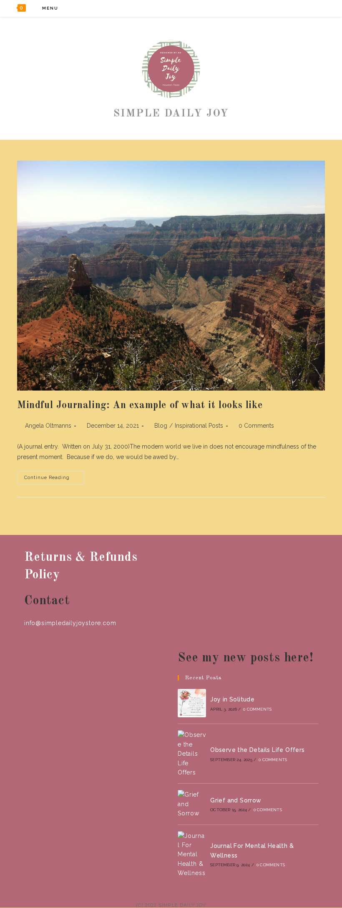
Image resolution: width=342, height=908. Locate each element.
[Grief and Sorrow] (192, 804)
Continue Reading (54, 479)
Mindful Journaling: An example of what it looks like (139, 406)
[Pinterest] (292, 8)
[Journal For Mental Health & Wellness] (192, 854)
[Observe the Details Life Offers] (192, 753)
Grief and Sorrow (235, 800)
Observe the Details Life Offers (257, 750)
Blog (160, 425)
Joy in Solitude (232, 699)
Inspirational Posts (199, 425)
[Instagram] (303, 8)
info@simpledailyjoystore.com (70, 623)
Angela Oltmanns (48, 425)
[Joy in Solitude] (192, 703)
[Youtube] (315, 8)
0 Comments (256, 425)
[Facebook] (281, 8)
